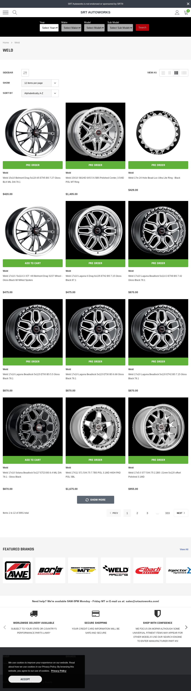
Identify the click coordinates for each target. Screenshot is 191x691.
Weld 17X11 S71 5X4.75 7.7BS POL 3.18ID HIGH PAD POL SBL (93, 474)
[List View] (163, 72)
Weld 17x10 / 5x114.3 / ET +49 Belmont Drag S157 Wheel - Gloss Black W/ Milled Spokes (32, 278)
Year (42, 22)
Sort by (8, 93)
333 (167, 513)
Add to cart (33, 263)
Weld (17, 42)
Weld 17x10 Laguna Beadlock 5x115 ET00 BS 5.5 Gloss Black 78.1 (31, 376)
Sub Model (113, 22)
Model (87, 22)
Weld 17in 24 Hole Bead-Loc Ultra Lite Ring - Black (154, 177)
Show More (98, 500)
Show (6, 82)
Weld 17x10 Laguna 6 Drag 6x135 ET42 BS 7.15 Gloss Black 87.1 (93, 278)
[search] (15, 12)
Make (64, 22)
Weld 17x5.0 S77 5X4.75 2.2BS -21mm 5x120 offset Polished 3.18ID (154, 474)
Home (6, 42)
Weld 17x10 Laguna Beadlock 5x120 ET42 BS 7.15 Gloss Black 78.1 (157, 376)
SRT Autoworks (95, 12)
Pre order (33, 165)
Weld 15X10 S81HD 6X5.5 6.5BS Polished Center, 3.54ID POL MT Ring (95, 179)
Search (142, 27)
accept (25, 679)
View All (184, 549)
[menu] (5, 12)
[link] (33, 132)
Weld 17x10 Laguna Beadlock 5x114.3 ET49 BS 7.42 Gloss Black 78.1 (155, 278)
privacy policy (58, 670)
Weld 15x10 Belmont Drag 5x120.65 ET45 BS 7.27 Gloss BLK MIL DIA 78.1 (31, 179)
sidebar (8, 72)
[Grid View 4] (184, 72)
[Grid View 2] (170, 72)
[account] (177, 12)
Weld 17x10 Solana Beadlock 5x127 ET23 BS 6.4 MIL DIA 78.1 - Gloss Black (32, 474)
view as (152, 72)
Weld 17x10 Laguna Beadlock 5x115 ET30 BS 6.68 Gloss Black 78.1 (95, 376)
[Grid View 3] (176, 72)
